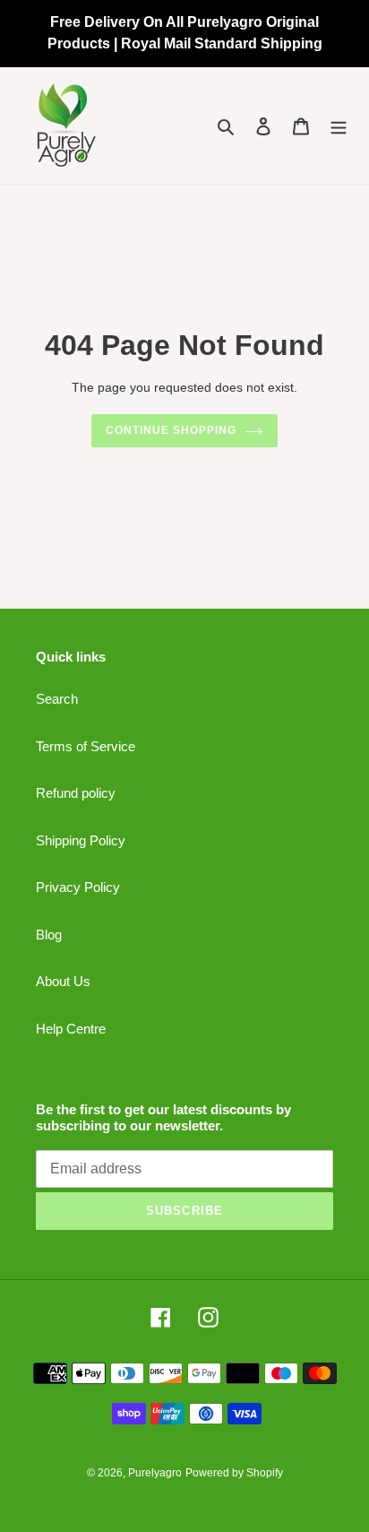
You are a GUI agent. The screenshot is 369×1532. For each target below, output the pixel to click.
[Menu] (338, 126)
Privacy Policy (78, 887)
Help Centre (71, 1028)
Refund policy (76, 793)
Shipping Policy (80, 840)
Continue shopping (171, 430)
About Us (63, 981)
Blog (49, 934)
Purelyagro (155, 1473)
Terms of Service (85, 746)
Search (57, 698)
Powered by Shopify (234, 1473)
